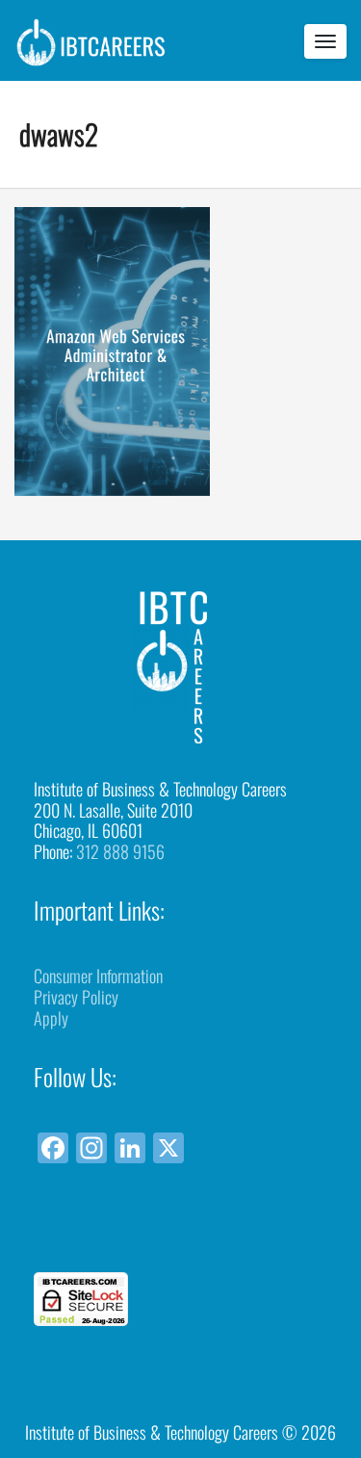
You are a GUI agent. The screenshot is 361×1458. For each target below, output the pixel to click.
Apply (51, 1017)
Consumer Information (98, 975)
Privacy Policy (76, 996)
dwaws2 (58, 133)
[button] (181, 1237)
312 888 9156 (120, 851)
